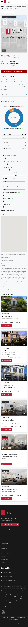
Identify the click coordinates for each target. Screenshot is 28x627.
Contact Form (7, 576)
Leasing (3, 556)
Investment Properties (6, 537)
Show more (4, 89)
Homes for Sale (4, 540)
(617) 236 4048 (7, 572)
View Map (12, 65)
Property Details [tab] (7, 95)
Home (2, 534)
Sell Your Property (5, 559)
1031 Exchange (4, 543)
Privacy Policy (16, 623)
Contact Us (3, 562)
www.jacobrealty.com (9, 580)
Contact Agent (7, 325)
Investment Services (5, 553)
